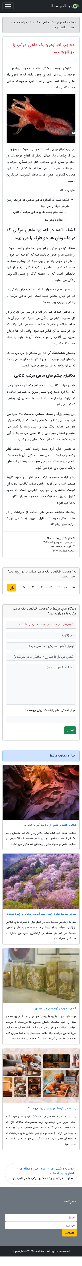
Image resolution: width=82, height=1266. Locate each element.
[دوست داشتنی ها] (65, 6)
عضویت (69, 1232)
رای (12, 587)
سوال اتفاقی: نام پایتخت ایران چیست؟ (50, 710)
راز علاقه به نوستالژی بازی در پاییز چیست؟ (52, 1108)
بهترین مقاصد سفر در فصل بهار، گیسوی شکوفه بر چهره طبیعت (41, 914)
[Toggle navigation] (8, 6)
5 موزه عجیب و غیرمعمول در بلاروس (55, 1008)
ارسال (70, 730)
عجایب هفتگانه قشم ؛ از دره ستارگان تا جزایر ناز (50, 825)
